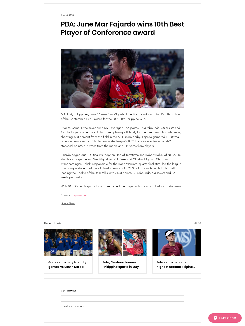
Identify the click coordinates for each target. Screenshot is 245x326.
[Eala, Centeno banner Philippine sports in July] (122, 242)
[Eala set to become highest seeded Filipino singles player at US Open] (176, 242)
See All (197, 222)
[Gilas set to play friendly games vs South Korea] (68, 242)
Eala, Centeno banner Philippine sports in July (120, 264)
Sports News (68, 203)
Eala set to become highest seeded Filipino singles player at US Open (176, 264)
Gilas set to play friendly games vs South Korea (67, 264)
